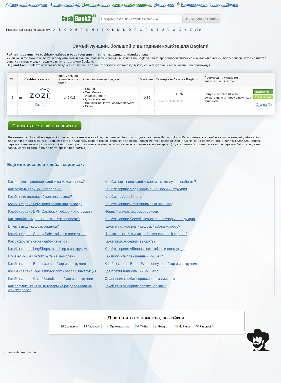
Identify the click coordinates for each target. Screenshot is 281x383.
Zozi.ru (40, 104)
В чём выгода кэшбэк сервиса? (33, 226)
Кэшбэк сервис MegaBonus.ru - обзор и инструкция (146, 189)
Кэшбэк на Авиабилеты (123, 196)
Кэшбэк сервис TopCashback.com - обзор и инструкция (52, 271)
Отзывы (261, 104)
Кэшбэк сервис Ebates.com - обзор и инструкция (47, 264)
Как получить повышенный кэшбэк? (134, 256)
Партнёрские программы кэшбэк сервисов (117, 4)
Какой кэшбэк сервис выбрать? (130, 241)
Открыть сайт (262, 97)
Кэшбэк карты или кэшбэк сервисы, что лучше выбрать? (150, 181)
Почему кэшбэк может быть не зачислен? (41, 256)
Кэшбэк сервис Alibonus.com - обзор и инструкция (145, 249)
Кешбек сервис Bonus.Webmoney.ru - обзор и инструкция (151, 264)
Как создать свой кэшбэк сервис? (35, 189)
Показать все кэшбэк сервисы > (44, 125)
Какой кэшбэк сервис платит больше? (135, 286)
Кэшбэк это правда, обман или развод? (40, 196)
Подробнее (262, 91)
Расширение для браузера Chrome (209, 4)
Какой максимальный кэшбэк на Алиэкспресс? (142, 226)
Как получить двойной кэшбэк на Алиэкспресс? (46, 181)
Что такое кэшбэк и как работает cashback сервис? (146, 234)
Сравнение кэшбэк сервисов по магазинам (140, 279)
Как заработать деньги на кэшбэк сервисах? (44, 219)
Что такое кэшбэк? (65, 4)
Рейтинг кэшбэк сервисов (26, 4)
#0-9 (198, 29)
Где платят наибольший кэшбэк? (131, 271)
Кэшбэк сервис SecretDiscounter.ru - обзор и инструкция (150, 219)
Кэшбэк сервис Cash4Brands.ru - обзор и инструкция (50, 279)
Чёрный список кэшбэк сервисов (131, 211)
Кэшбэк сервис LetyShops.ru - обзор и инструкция (48, 249)
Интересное (164, 4)
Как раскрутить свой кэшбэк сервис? (37, 241)
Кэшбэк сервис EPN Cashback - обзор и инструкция (50, 211)
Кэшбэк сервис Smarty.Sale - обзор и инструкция (47, 234)
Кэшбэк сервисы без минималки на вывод (139, 204)
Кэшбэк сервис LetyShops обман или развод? (45, 204)
